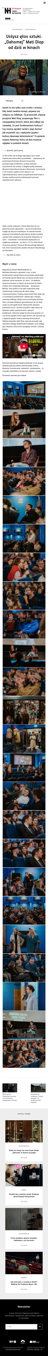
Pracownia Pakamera (39, 1347)
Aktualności (17, 29)
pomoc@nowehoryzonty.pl (13, 1349)
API (41, 1349)
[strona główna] (24, 11)
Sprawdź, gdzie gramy (15, 150)
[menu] (44, 3)
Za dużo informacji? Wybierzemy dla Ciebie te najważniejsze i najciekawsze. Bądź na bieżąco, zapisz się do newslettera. (24, 1315)
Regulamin (37, 1349)
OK (40, 1327)
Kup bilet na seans (14, 255)
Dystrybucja (31, 29)
